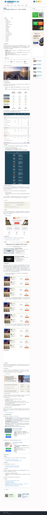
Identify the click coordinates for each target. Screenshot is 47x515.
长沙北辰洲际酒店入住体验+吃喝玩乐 (10, 482)
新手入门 (12, 5)
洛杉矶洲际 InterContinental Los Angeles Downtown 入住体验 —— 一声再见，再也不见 (17, 483)
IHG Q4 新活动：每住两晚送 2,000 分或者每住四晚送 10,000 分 (13, 460)
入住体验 (6, 41)
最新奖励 (8, 5)
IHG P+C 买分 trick (8, 32)
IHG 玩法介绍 (6, 36)
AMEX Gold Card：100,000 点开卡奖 (39, 60)
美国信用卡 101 (9, 513)
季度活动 (6, 37)
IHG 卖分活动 (7, 31)
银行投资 (19, 5)
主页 (5, 5)
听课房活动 (7, 38)
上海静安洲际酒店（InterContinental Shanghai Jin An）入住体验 (13, 484)
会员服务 (26, 5)
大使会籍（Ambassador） (9, 24)
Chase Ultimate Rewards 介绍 (9, 412)
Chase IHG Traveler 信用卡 (17, 442)
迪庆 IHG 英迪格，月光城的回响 (9, 481)
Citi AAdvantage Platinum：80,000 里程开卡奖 (39, 76)
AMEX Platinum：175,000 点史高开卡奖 (39, 71)
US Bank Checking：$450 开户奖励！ (39, 64)
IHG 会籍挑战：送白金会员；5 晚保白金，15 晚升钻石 (12, 239)
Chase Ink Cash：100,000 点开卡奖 (39, 68)
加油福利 (6, 25)
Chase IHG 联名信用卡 (7, 35)
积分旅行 (22, 5)
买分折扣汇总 (17, 425)
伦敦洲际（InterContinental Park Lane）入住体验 (11, 485)
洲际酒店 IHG (7, 489)
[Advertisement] (17, 15)
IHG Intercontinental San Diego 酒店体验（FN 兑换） (12, 480)
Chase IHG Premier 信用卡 (17, 428)
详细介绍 (8, 450)
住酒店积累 (7, 30)
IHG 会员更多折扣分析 (8, 215)
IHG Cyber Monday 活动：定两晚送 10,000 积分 (11, 459)
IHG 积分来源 (6, 29)
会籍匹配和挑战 (7, 26)
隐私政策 (7, 512)
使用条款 (4, 512)
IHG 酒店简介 (6, 19)
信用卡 (15, 5)
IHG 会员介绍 (6, 20)
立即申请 (8, 434)
